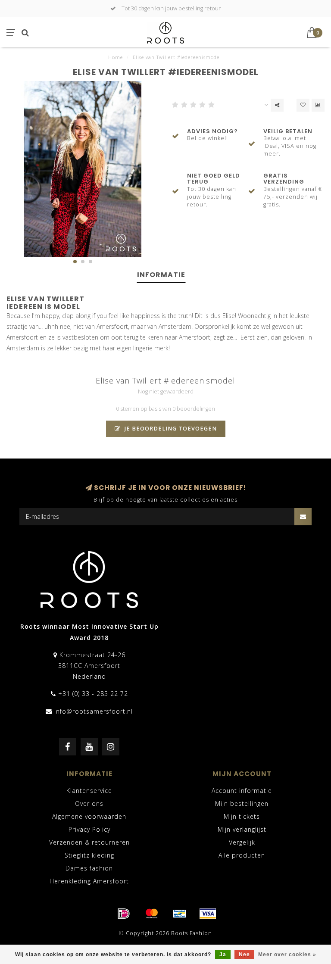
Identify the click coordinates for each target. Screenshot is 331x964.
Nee (244, 955)
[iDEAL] (123, 913)
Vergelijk (242, 842)
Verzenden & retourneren (89, 842)
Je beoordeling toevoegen (170, 428)
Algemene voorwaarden (89, 816)
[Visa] (208, 913)
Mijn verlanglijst (242, 829)
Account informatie (242, 790)
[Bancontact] (179, 913)
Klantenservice (89, 790)
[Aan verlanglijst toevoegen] (303, 105)
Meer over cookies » (287, 955)
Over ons (89, 803)
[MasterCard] (151, 913)
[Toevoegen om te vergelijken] (318, 105)
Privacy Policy (89, 829)
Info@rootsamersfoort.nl (93, 711)
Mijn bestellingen (242, 803)
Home (115, 57)
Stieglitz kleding (89, 855)
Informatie (161, 275)
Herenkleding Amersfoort (89, 881)
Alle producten (242, 855)
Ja (222, 955)
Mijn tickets (242, 816)
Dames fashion (89, 868)
